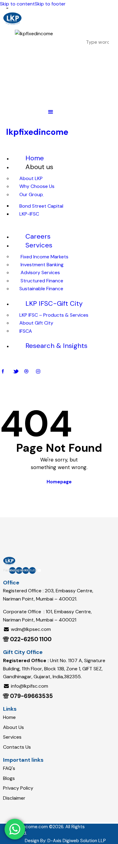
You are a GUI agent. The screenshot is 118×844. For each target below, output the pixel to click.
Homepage (59, 482)
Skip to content (17, 4)
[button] (50, 111)
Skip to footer (50, 4)
